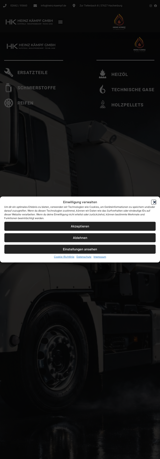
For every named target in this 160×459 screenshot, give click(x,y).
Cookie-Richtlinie (64, 256)
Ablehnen (80, 238)
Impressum (100, 256)
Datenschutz (83, 256)
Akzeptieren (80, 226)
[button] (154, 202)
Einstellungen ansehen (80, 249)
